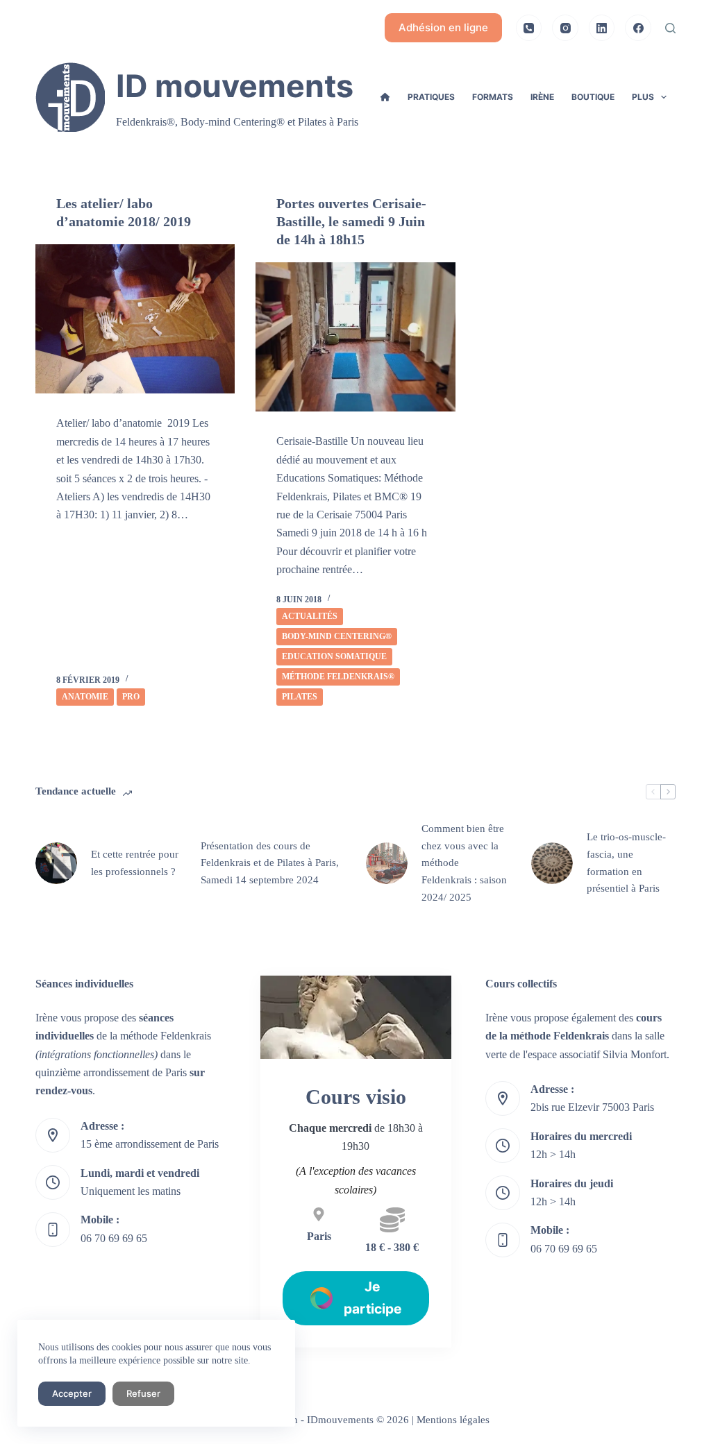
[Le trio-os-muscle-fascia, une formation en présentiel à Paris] (552, 863)
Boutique (592, 97)
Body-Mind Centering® (337, 636)
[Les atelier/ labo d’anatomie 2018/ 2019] (135, 318)
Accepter (72, 1393)
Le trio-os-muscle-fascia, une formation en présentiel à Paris (626, 862)
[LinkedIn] (602, 28)
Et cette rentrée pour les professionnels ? (134, 863)
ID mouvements (234, 86)
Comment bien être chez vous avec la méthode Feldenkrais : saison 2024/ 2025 (464, 863)
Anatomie (85, 697)
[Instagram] (565, 28)
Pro (131, 697)
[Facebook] (638, 28)
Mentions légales (453, 1419)
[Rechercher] (670, 28)
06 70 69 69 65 (114, 1238)
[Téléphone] (529, 28)
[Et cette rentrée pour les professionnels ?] (56, 863)
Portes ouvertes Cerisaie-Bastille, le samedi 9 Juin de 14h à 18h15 (351, 221)
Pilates (299, 697)
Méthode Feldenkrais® (338, 676)
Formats (492, 97)
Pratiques (431, 97)
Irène (542, 97)
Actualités (309, 616)
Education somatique (334, 656)
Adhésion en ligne (443, 27)
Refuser (143, 1393)
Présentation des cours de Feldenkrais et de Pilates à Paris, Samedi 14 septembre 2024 (270, 863)
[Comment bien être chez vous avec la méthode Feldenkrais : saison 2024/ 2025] (387, 863)
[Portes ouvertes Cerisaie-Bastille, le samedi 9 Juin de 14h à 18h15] (355, 336)
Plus (643, 97)
